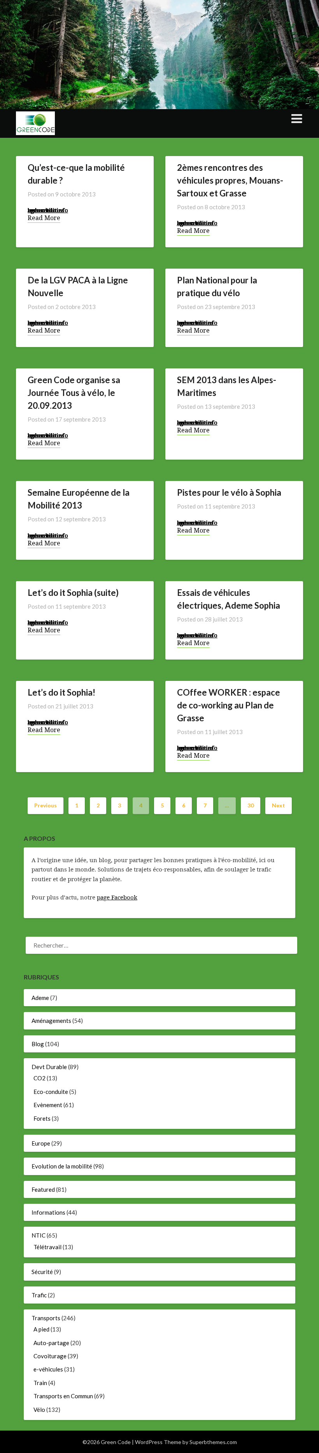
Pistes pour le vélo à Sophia (229, 492)
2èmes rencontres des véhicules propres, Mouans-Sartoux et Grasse (230, 180)
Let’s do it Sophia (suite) (73, 592)
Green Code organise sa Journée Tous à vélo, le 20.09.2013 (74, 393)
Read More (44, 218)
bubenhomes (46, 210)
